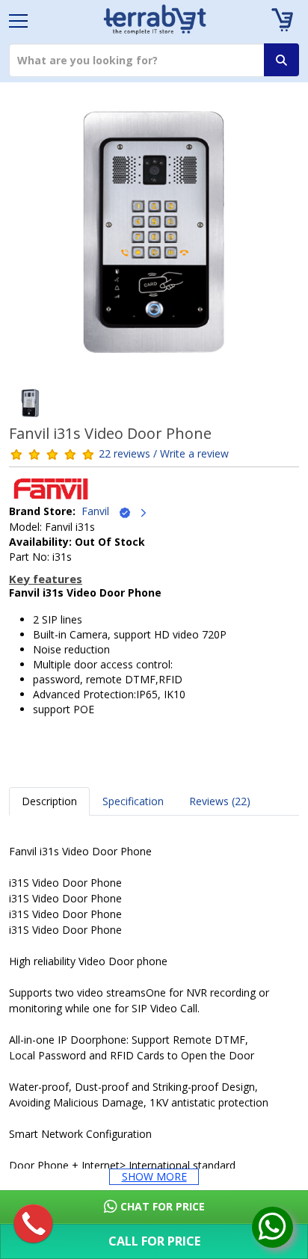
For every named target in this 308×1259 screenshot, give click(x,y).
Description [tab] (49, 801)
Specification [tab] (133, 801)
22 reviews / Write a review (164, 453)
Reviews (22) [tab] (219, 801)
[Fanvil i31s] (154, 237)
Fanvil (99, 511)
